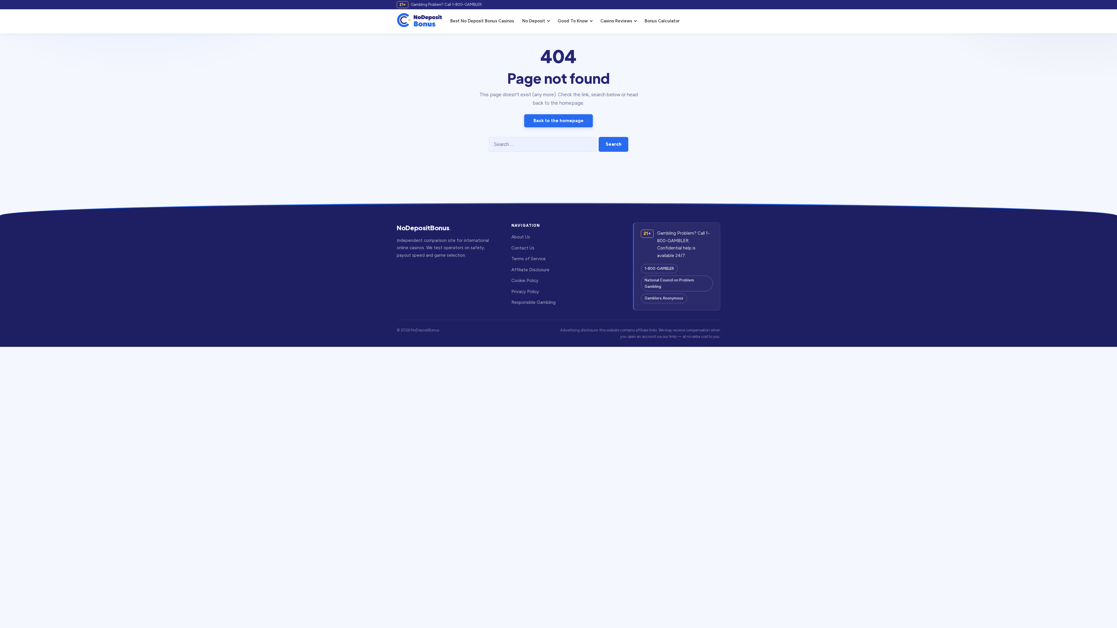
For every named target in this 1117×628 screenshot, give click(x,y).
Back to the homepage (558, 120)
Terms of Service (528, 258)
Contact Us (522, 248)
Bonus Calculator (662, 21)
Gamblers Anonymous (664, 298)
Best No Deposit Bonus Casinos (482, 21)
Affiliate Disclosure (530, 269)
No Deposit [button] (533, 21)
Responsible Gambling (533, 302)
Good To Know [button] (573, 21)
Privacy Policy (525, 291)
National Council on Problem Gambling (669, 283)
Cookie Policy (524, 280)
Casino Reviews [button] (616, 21)
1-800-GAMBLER (659, 268)
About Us (520, 237)
